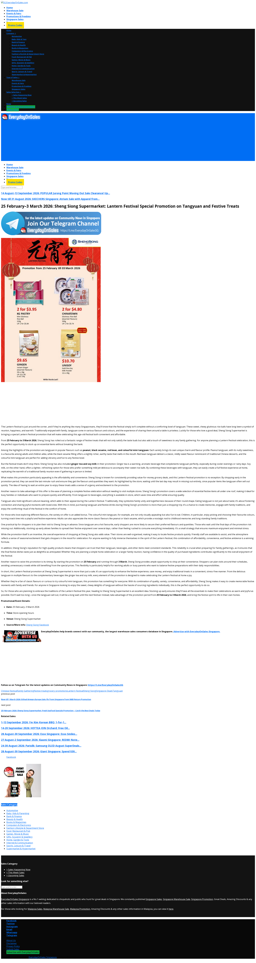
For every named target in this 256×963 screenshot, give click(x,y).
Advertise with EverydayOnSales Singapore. (196, 631)
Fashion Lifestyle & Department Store (28, 54)
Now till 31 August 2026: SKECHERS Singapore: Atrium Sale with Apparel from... (50, 199)
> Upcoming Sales (19, 101)
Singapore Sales (14, 19)
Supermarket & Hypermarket (24, 74)
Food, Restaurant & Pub (22, 57)
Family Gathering (25, 690)
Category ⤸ (11, 33)
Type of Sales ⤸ (12, 77)
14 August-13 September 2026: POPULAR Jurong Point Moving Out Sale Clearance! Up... (55, 193)
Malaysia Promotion (80, 908)
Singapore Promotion (202, 899)
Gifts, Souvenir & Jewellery (23, 63)
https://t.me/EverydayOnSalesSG (105, 685)
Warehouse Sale (14, 10)
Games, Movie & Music (21, 60)
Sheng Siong (89, 690)
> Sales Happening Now (21, 95)
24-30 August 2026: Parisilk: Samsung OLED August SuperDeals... (41, 745)
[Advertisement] (81, 140)
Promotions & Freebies (18, 16)
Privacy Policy (13, 946)
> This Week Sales (19, 98)
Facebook (11, 757)
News (8, 104)
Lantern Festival (75, 690)
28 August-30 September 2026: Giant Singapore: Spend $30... (39, 751)
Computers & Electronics (22, 51)
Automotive (17, 36)
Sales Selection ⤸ (13, 92)
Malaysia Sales (35, 908)
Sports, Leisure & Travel (22, 71)
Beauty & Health (19, 45)
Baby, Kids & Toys (19, 39)
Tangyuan (118, 690)
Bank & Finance (18, 42)
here (171, 908)
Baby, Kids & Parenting (17, 813)
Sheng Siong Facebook (37, 624)
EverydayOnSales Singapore (15, 899)
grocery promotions (57, 690)
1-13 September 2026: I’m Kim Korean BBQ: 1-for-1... (33, 722)
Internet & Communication (23, 69)
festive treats (40, 690)
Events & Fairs (13, 13)
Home (9, 7)
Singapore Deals (104, 690)
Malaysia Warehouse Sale (56, 908)
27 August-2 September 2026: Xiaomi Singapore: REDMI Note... (40, 739)
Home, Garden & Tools (21, 66)
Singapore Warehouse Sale (176, 899)
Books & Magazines (20, 48)
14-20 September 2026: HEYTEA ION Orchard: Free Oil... (35, 728)
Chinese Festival (9, 690)
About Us (11, 940)
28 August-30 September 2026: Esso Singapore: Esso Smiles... (39, 734)
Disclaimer (11, 943)
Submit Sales (12, 949)
